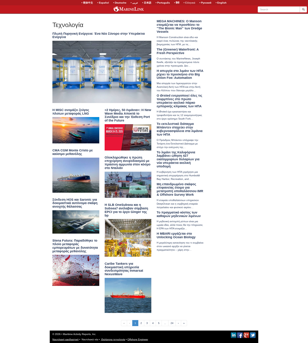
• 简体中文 (87, 2)
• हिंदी (176, 2)
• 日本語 (146, 2)
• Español (103, 2)
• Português (163, 2)
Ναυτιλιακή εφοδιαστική (65, 339)
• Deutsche (119, 2)
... (165, 323)
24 (172, 323)
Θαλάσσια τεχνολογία (113, 339)
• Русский (205, 2)
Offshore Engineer (137, 339)
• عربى (134, 2)
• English (221, 2)
